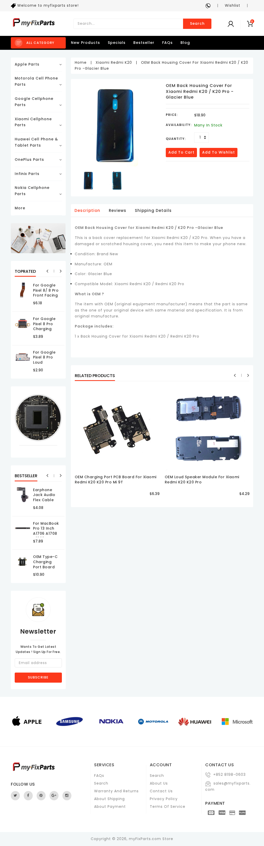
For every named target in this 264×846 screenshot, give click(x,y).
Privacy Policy (164, 798)
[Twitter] (15, 795)
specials (117, 42)
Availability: (179, 125)
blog (185, 42)
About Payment (110, 806)
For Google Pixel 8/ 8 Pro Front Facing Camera (46, 293)
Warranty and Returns (116, 791)
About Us (159, 783)
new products (85, 42)
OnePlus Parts (29, 159)
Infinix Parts (27, 173)
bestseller (143, 42)
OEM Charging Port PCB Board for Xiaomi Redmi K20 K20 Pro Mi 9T (115, 479)
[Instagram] (66, 795)
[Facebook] (28, 795)
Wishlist (232, 5)
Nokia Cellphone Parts (32, 190)
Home (81, 62)
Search (197, 23)
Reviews (117, 210)
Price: (172, 115)
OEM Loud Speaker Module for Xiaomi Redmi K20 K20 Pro (202, 479)
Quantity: (176, 139)
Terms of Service (167, 806)
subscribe (38, 677)
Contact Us (161, 791)
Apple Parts (27, 64)
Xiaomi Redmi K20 (114, 62)
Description (87, 210)
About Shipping (109, 798)
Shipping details (153, 210)
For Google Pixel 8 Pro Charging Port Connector (44, 328)
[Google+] (54, 795)
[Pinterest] (41, 795)
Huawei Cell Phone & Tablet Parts (36, 142)
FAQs (167, 42)
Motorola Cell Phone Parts (36, 81)
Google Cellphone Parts (34, 101)
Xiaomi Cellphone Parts (33, 122)
